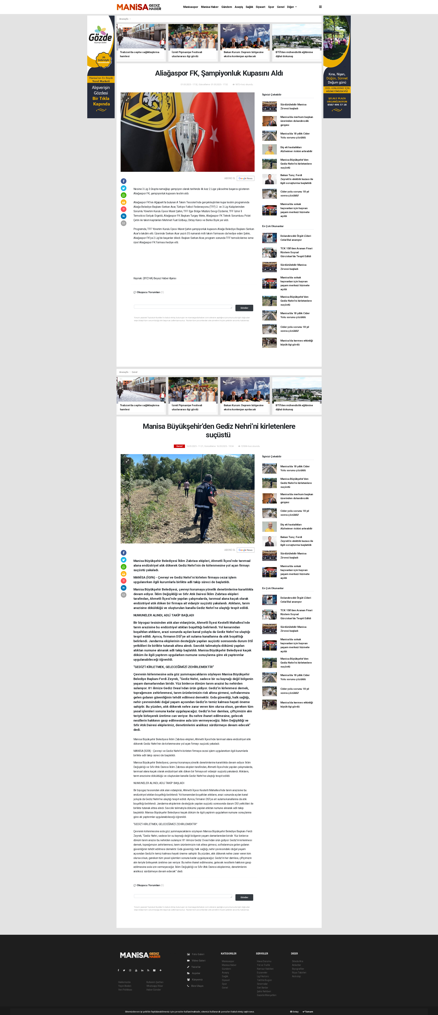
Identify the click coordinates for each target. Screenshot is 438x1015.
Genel (280, 7)
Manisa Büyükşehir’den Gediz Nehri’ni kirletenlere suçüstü (296, 163)
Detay (295, 1011)
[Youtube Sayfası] (137, 970)
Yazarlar (196, 967)
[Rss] (149, 970)
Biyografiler (298, 968)
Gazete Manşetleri (266, 995)
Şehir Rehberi (264, 991)
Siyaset (260, 7)
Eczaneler (262, 972)
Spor (271, 7)
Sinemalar (262, 983)
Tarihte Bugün (264, 980)
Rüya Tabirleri (299, 972)
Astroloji (296, 976)
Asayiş (239, 7)
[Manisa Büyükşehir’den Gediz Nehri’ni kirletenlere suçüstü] (188, 498)
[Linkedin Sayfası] (143, 970)
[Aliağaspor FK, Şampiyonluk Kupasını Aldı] (188, 131)
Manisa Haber (210, 7)
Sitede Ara (297, 961)
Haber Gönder (153, 989)
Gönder (244, 308)
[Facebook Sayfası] (120, 970)
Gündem (226, 7)
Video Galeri (198, 960)
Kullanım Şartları (154, 982)
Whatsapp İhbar (154, 986)
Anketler (296, 965)
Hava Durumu (264, 961)
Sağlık (249, 7)
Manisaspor (190, 7)
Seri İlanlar (262, 987)
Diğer (291, 7)
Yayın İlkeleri (124, 986)
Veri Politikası (125, 989)
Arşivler (195, 973)
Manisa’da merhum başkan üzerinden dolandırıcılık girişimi (296, 121)
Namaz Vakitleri (265, 968)
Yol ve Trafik (263, 965)
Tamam (309, 1011)
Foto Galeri (197, 954)
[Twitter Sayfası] (125, 970)
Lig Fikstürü (263, 976)
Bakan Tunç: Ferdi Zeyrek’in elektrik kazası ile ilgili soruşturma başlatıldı (296, 179)
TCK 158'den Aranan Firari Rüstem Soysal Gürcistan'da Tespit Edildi (296, 252)
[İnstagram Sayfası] (131, 970)
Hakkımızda (124, 982)
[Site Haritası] (155, 970)
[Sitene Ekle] (162, 970)
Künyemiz (197, 979)
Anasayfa (124, 19)
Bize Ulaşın (197, 986)
